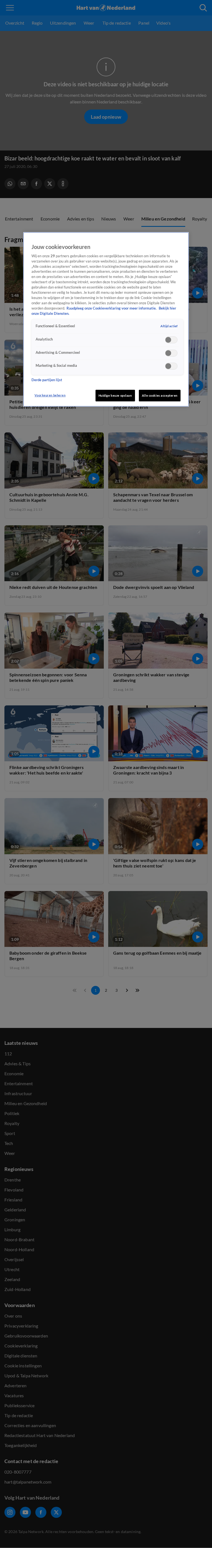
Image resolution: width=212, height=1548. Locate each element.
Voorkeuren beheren (50, 395)
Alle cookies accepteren (159, 395)
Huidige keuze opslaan (115, 395)
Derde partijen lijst (46, 380)
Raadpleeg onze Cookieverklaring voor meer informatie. (112, 308)
